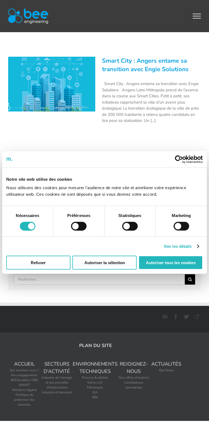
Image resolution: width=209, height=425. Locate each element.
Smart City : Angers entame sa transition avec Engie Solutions (145, 65)
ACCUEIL (24, 364)
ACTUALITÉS (166, 364)
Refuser (38, 262)
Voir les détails (178, 246)
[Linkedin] (164, 315)
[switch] (79, 226)
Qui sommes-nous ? (24, 370)
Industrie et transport (57, 392)
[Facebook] (175, 315)
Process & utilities (95, 377)
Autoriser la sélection (104, 262)
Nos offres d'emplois (134, 377)
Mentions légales (24, 390)
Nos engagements (24, 375)
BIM (95, 397)
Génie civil (95, 382)
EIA (95, 392)
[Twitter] (185, 315)
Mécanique (95, 387)
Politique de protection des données (24, 400)
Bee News (166, 370)
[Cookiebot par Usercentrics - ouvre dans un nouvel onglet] (179, 159)
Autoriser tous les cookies (171, 262)
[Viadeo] (196, 315)
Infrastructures (56, 387)
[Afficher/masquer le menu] (197, 16)
